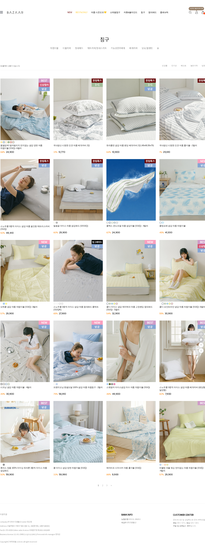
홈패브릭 (164, 12)
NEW (69, 12)
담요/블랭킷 (147, 48)
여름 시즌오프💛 (99, 12)
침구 (143, 12)
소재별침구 (115, 12)
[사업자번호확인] (31, 534)
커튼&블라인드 (130, 12)
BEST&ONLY (82, 12)
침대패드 (152, 12)
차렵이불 (54, 48)
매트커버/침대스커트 (97, 48)
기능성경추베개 (118, 48)
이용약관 (3, 514)
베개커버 (133, 48)
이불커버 (67, 48)
